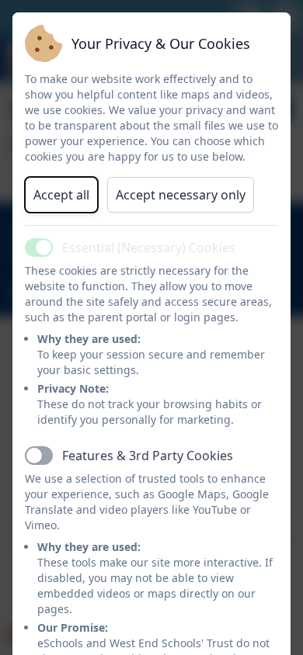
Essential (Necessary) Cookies (148, 247)
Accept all (61, 194)
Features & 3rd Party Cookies (147, 455)
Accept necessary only (181, 194)
